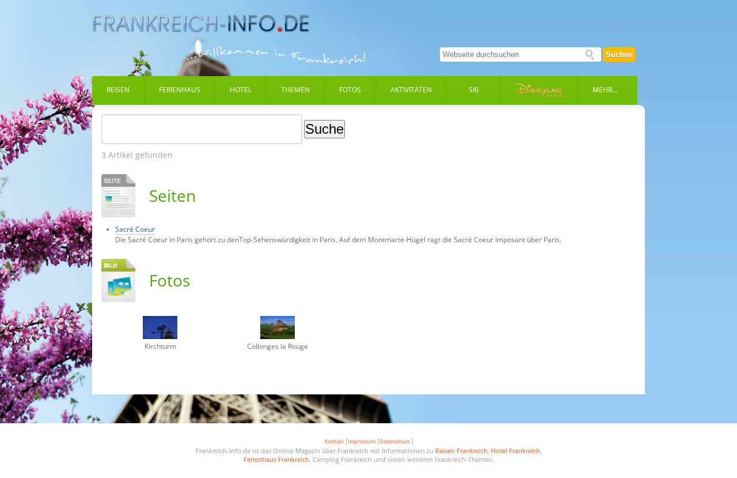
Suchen (619, 54)
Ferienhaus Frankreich (276, 459)
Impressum (361, 441)
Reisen (118, 90)
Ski (473, 90)
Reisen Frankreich (461, 450)
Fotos (350, 90)
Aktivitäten (411, 90)
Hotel (241, 90)
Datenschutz (394, 441)
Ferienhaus (179, 90)
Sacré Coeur (135, 229)
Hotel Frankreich (515, 450)
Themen (295, 90)
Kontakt (334, 441)
